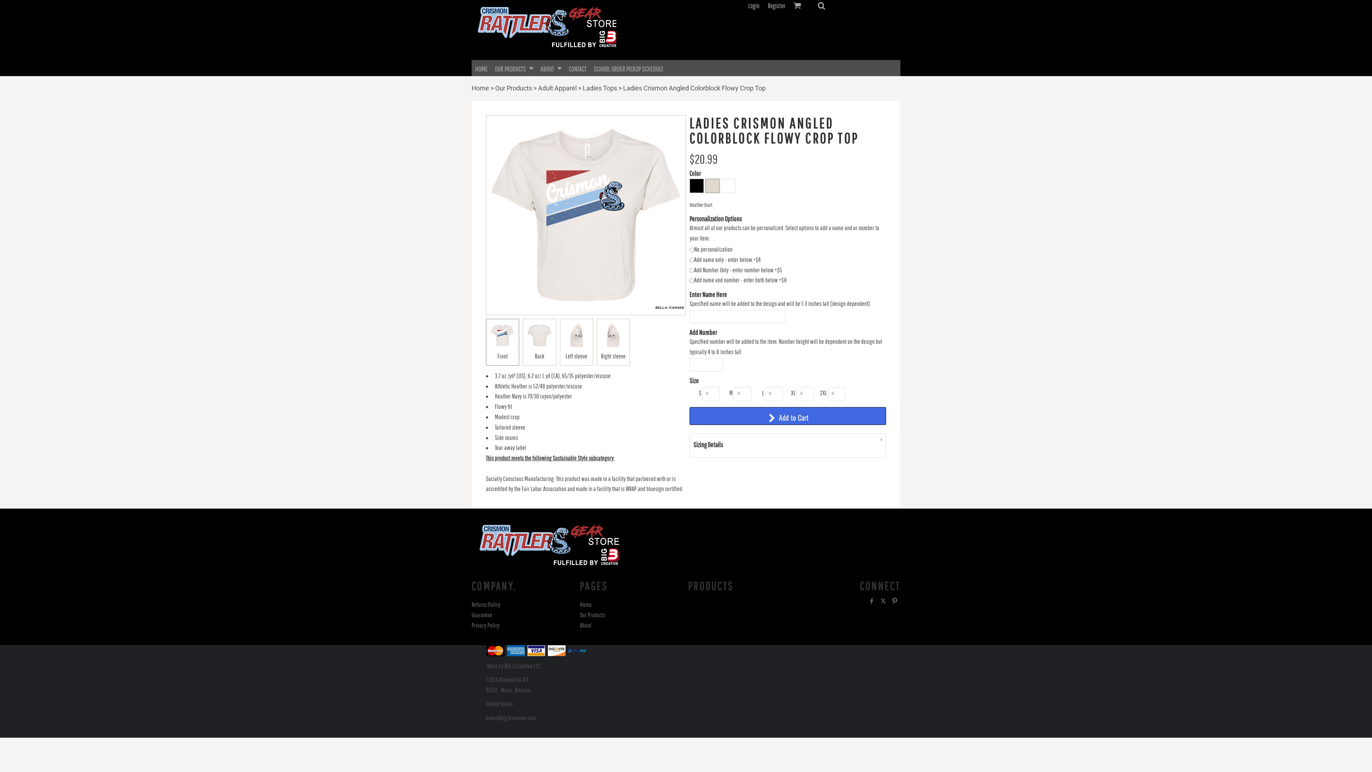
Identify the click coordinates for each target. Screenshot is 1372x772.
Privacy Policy (485, 625)
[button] (821, 6)
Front (502, 356)
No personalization (713, 249)
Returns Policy (486, 604)
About (585, 625)
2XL (823, 393)
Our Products (513, 88)
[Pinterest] (895, 601)
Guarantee (482, 615)
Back (539, 356)
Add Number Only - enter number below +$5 (738, 270)
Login (754, 6)
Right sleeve (613, 356)
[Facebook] (872, 601)
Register (776, 6)
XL (793, 393)
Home (480, 88)
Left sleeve (576, 356)
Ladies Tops (600, 88)
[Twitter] (883, 601)
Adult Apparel (557, 88)
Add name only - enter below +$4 (727, 259)
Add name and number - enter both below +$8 (740, 280)
